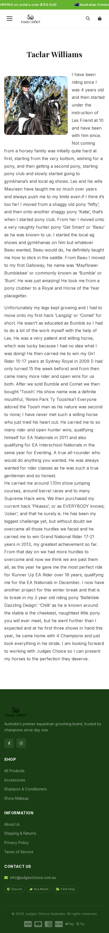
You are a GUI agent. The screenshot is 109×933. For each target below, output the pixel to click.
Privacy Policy (16, 843)
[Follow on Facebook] (9, 743)
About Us (12, 824)
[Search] (88, 18)
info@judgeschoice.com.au (33, 877)
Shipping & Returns (20, 833)
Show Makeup (16, 798)
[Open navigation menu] (9, 18)
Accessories (14, 780)
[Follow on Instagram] (21, 743)
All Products (14, 771)
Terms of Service (18, 852)
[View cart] (99, 18)
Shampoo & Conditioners (25, 789)
